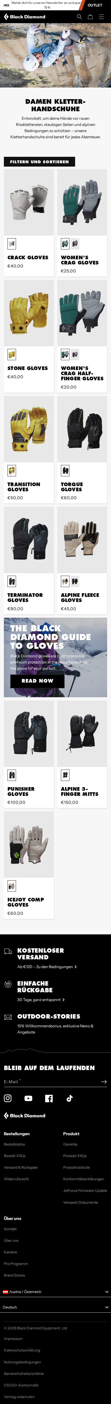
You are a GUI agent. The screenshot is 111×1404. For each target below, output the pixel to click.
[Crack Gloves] (29, 202)
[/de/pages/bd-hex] (6, 5)
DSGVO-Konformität (21, 1385)
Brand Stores (14, 1275)
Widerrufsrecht (16, 1179)
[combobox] (55, 1292)
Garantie (70, 1144)
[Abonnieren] (104, 1081)
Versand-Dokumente (80, 1202)
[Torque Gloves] (82, 429)
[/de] (25, 16)
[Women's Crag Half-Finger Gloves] (82, 313)
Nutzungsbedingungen (22, 1362)
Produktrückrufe (76, 1167)
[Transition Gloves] (29, 429)
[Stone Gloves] (29, 313)
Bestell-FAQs (15, 1155)
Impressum (13, 1338)
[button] (79, 16)
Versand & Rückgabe (21, 1167)
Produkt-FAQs (74, 1155)
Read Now (37, 680)
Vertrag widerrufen (19, 1396)
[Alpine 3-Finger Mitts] (82, 734)
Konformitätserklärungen (83, 1179)
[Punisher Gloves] (29, 734)
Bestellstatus (14, 1144)
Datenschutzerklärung (22, 1350)
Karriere (10, 1252)
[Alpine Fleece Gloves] (82, 540)
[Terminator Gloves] (29, 540)
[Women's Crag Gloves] (82, 202)
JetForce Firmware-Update (85, 1190)
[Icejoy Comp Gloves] (29, 844)
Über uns (11, 1240)
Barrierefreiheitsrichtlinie (24, 1373)
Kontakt (10, 1229)
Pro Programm (16, 1263)
